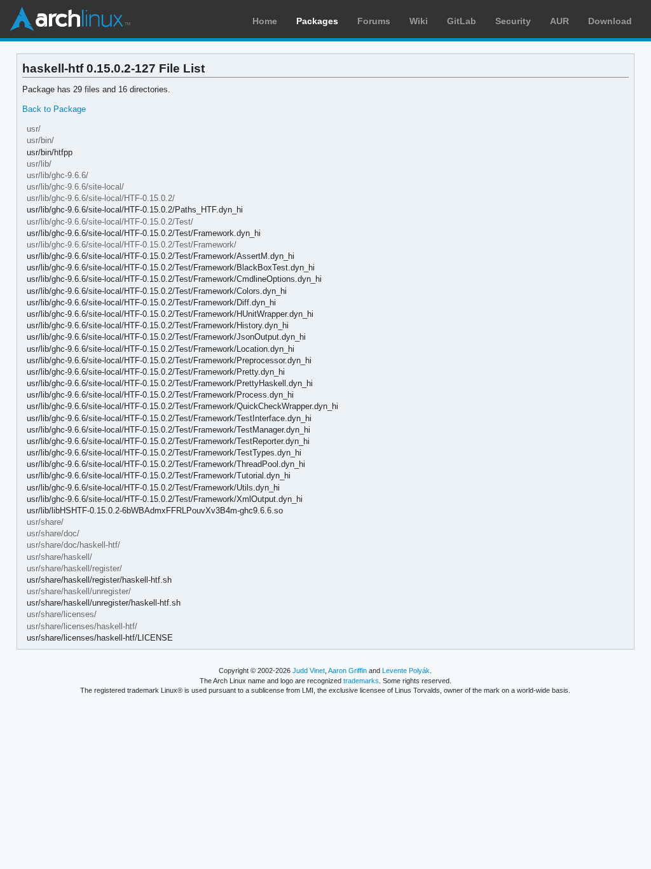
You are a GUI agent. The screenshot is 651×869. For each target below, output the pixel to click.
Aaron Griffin (347, 670)
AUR (559, 21)
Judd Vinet (308, 670)
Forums (373, 21)
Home (264, 21)
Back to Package (54, 109)
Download (610, 21)
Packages (317, 21)
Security (513, 21)
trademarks (361, 681)
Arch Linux (70, 19)
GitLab (461, 21)
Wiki (418, 21)
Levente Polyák (406, 670)
